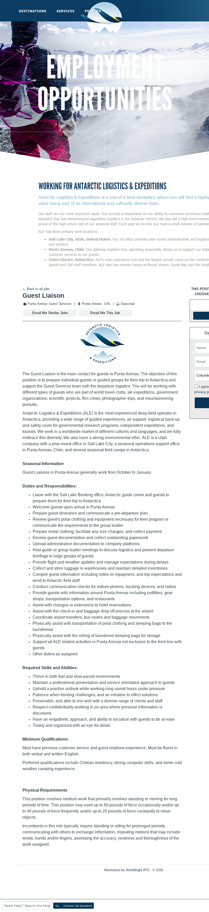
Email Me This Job (105, 313)
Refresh (178, 870)
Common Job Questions (77, 905)
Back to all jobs (38, 289)
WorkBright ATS (137, 870)
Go (57, 905)
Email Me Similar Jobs (50, 313)
